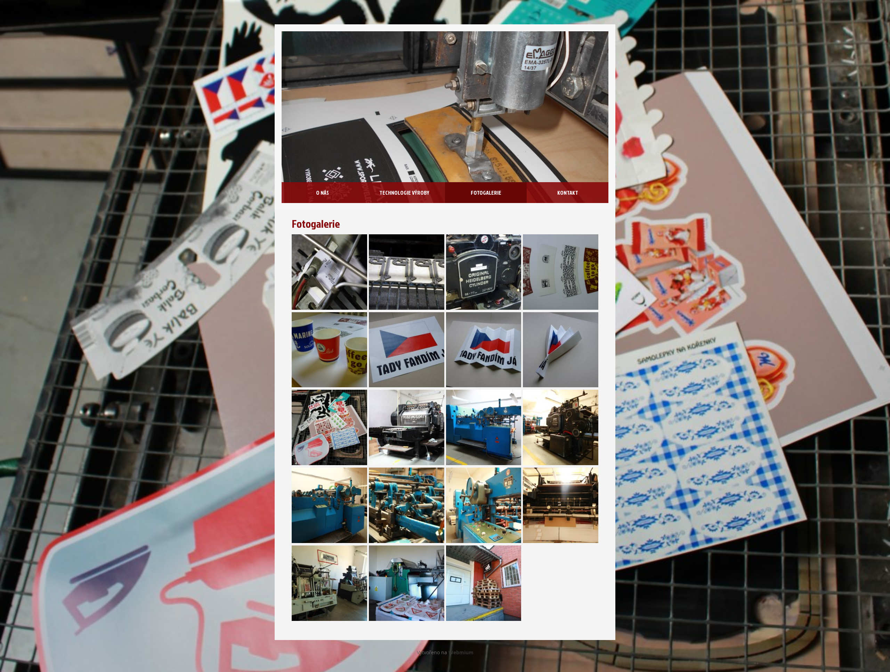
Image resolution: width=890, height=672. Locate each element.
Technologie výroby (404, 192)
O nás (322, 192)
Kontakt (567, 192)
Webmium (461, 652)
